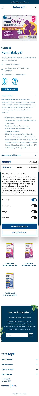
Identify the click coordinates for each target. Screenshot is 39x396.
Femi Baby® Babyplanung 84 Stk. (10, 264)
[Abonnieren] (31, 335)
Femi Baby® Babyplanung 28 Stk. (29, 264)
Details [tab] (19, 167)
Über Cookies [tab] (32, 167)
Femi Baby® (5, 379)
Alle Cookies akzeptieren (19, 226)
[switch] (34, 205)
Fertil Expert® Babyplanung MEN (10, 294)
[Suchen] (36, 7)
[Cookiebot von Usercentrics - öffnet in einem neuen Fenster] (28, 162)
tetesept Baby (6, 381)
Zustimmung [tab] (7, 167)
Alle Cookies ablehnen (19, 232)
